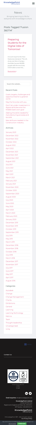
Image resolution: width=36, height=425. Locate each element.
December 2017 (12, 261)
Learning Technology (14, 313)
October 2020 (11, 190)
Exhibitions (10, 303)
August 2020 (11, 197)
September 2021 (12, 158)
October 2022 (11, 142)
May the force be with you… (17, 102)
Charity (9, 300)
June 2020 (10, 203)
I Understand (21, 423)
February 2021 (11, 181)
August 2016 (10, 281)
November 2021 (12, 155)
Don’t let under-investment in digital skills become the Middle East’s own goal (18, 107)
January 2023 (11, 132)
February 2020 (11, 216)
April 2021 (9, 174)
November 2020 (12, 187)
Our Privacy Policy (26, 418)
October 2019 (11, 229)
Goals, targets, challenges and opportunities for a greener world (18, 97)
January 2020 (11, 219)
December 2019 (12, 223)
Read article (12, 71)
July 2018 (9, 255)
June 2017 (9, 271)
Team (8, 319)
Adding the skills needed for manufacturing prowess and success (17, 115)
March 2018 (10, 258)
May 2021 (9, 171)
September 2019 (12, 232)
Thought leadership (14, 323)
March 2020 (10, 213)
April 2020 (10, 210)
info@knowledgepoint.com (24, 398)
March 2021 (10, 177)
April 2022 (10, 148)
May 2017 (9, 274)
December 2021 (12, 152)
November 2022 (12, 139)
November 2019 (12, 226)
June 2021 (9, 168)
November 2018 (12, 248)
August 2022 (11, 145)
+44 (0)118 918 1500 (26, 403)
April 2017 (9, 277)
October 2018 (11, 252)
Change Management (15, 297)
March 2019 (10, 242)
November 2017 (12, 264)
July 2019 (9, 236)
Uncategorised (12, 326)
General (9, 307)
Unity (8, 329)
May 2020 (9, 206)
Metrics (9, 316)
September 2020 (12, 194)
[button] (29, 344)
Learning (9, 310)
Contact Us (8, 355)
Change (9, 294)
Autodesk (9, 290)
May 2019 (9, 239)
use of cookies (12, 423)
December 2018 (12, 245)
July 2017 (9, 268)
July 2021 (9, 164)
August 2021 (10, 161)
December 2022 (12, 136)
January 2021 (11, 184)
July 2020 (9, 200)
